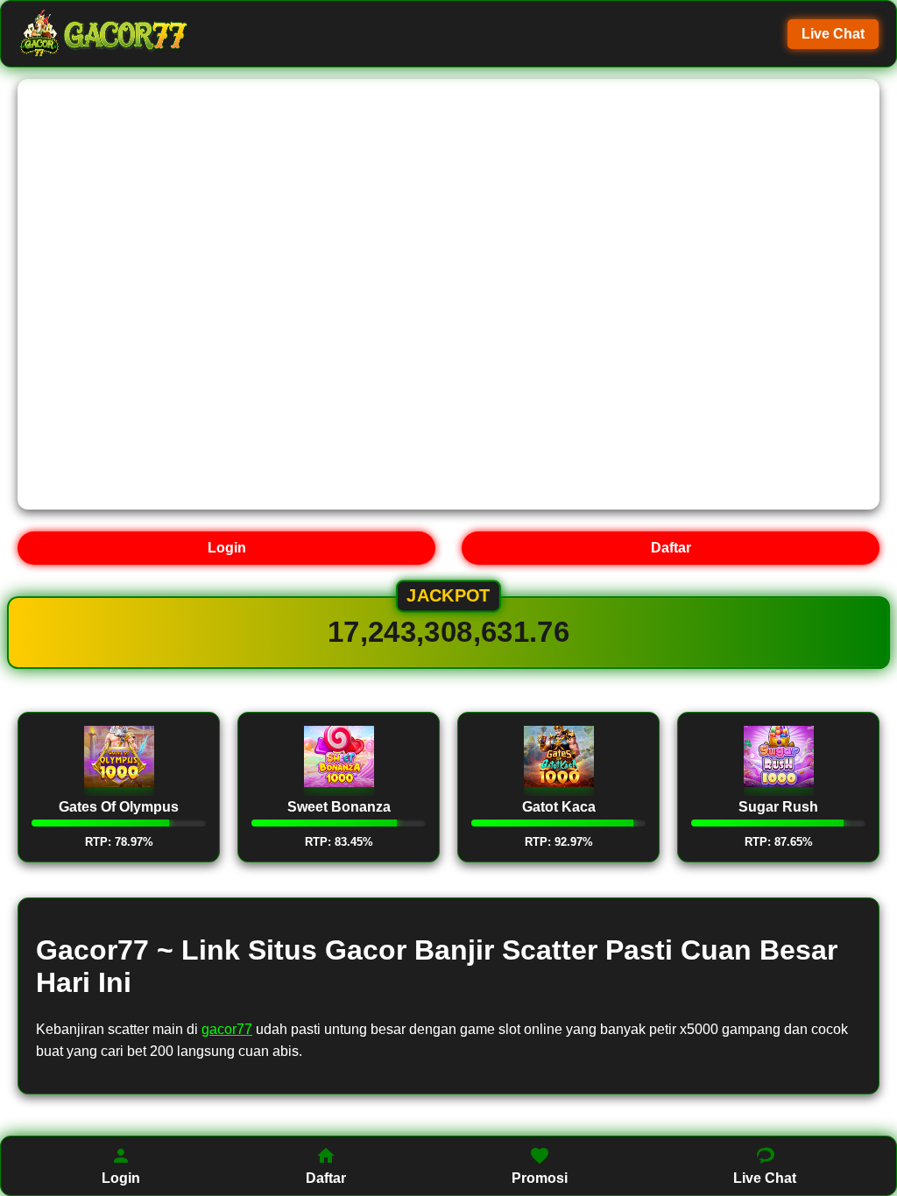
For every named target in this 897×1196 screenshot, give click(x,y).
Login (227, 547)
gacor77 (226, 1029)
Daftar (671, 547)
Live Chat (833, 33)
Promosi (540, 1178)
